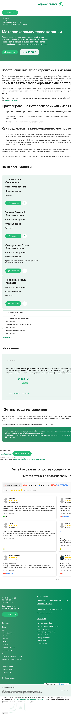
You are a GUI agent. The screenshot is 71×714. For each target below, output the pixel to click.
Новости (5, 639)
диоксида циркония (11, 100)
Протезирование (43, 629)
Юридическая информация (12, 659)
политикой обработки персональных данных (30, 700)
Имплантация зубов (44, 623)
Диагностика (42, 644)
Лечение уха (6, 672)
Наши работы (7, 633)
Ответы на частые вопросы (12, 656)
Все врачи (6, 338)
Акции (4, 653)
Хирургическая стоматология (48, 626)
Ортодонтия (41, 641)
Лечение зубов (42, 635)
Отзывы (4, 642)
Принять (5, 713)
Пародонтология (43, 638)
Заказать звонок (23, 453)
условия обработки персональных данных (29, 459)
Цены (4, 630)
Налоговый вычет (8, 648)
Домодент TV (7, 650)
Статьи (4, 636)
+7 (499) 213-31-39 (47, 4)
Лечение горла (7, 666)
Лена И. (67, 555)
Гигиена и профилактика (46, 632)
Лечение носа (7, 669)
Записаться (11, 12)
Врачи (4, 627)
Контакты (5, 645)
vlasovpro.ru (62, 684)
